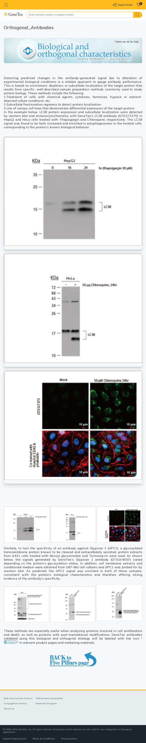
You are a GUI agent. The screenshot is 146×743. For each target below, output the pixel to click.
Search (137, 15)
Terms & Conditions (44, 738)
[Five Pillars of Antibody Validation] (73, 659)
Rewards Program (46, 703)
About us (9, 708)
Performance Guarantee (49, 698)
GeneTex (13, 14)
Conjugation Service (15, 703)
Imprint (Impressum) (14, 738)
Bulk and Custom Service (18, 698)
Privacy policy (69, 738)
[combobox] (79, 15)
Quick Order (125, 4)
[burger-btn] (6, 4)
